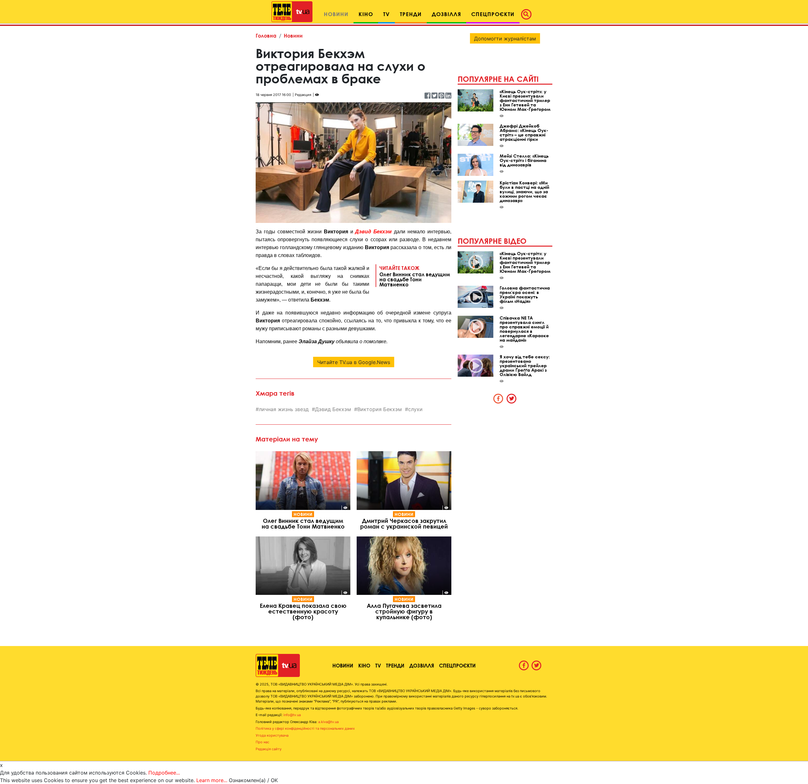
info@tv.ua (292, 715)
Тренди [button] (411, 14)
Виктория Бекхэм (379, 409)
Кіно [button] (366, 14)
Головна (266, 36)
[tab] (498, 398)
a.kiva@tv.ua (328, 722)
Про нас (262, 742)
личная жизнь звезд (284, 409)
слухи (415, 409)
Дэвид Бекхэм (373, 231)
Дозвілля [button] (446, 14)
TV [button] (386, 14)
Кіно (364, 665)
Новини (293, 36)
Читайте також (414, 276)
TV (378, 665)
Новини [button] (336, 14)
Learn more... (211, 780)
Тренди (395, 665)
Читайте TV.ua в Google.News (353, 362)
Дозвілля (421, 665)
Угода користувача (272, 735)
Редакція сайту (269, 749)
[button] (528, 14)
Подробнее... (164, 772)
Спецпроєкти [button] (492, 14)
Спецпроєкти (457, 665)
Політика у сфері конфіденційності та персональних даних (305, 728)
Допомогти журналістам (505, 38)
